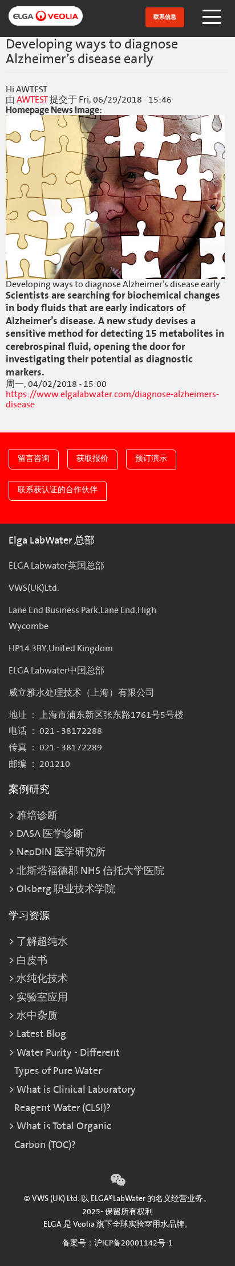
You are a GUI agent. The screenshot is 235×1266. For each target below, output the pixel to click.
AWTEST (32, 99)
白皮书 (32, 960)
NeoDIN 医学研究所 (61, 852)
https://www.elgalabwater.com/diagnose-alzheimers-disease (112, 399)
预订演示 (151, 458)
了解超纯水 (42, 941)
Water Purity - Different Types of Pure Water (67, 1062)
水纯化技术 (42, 978)
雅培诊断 (37, 815)
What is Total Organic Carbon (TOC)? (62, 1135)
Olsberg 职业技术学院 (66, 889)
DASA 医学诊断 (50, 834)
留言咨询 (34, 458)
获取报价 (92, 458)
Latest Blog (41, 1034)
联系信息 (164, 17)
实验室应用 (42, 997)
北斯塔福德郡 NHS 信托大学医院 (90, 871)
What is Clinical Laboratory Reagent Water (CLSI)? (75, 1099)
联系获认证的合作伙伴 (58, 489)
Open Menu (212, 17)
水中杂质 (37, 1015)
